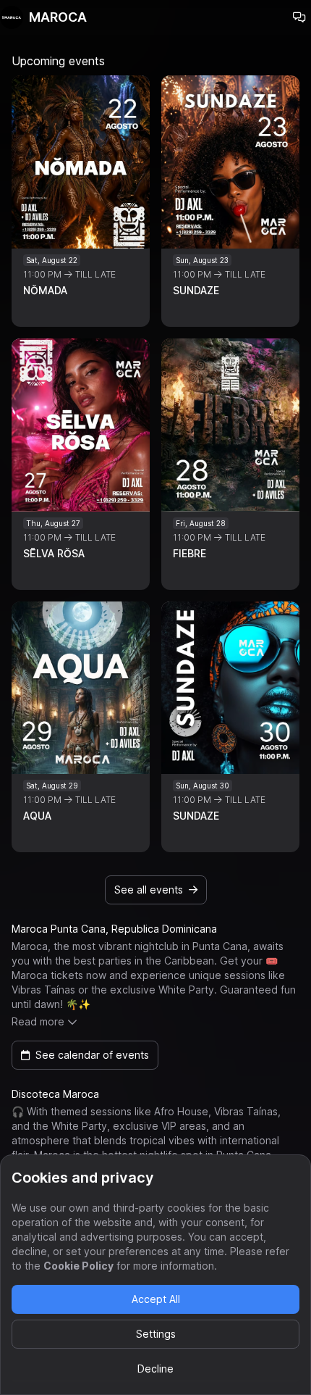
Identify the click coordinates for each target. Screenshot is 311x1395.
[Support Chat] (299, 17)
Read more (38, 1021)
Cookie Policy (78, 1265)
